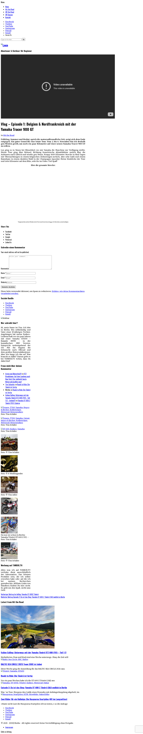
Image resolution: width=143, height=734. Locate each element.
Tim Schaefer (10, 384)
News (7, 6)
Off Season (9, 14)
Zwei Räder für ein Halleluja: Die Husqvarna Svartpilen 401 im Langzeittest (34, 699)
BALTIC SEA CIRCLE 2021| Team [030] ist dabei (21, 664)
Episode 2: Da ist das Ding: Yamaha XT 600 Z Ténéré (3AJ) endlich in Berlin (34, 687)
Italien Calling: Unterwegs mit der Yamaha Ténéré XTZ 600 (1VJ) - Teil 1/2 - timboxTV (17, 398)
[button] (23, 39)
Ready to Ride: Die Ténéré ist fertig (17, 675)
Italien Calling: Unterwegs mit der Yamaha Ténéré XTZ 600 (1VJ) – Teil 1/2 (33, 652)
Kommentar (5, 268)
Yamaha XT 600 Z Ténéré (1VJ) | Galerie (17, 402)
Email (3, 277)
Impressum (9, 727)
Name (3, 273)
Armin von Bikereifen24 (13, 373)
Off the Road (9, 12)
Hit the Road (9, 9)
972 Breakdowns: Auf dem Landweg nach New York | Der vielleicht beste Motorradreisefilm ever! (17, 377)
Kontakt (8, 17)
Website (3, 282)
